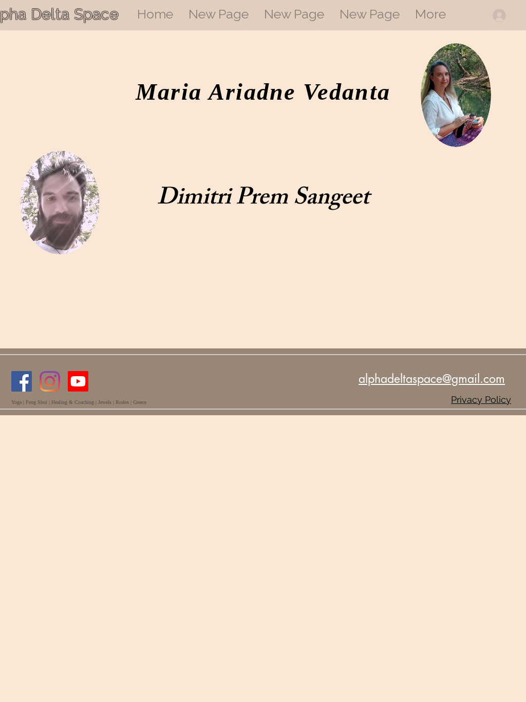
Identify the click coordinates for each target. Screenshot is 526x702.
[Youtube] (78, 381)
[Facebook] (21, 381)
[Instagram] (50, 381)
